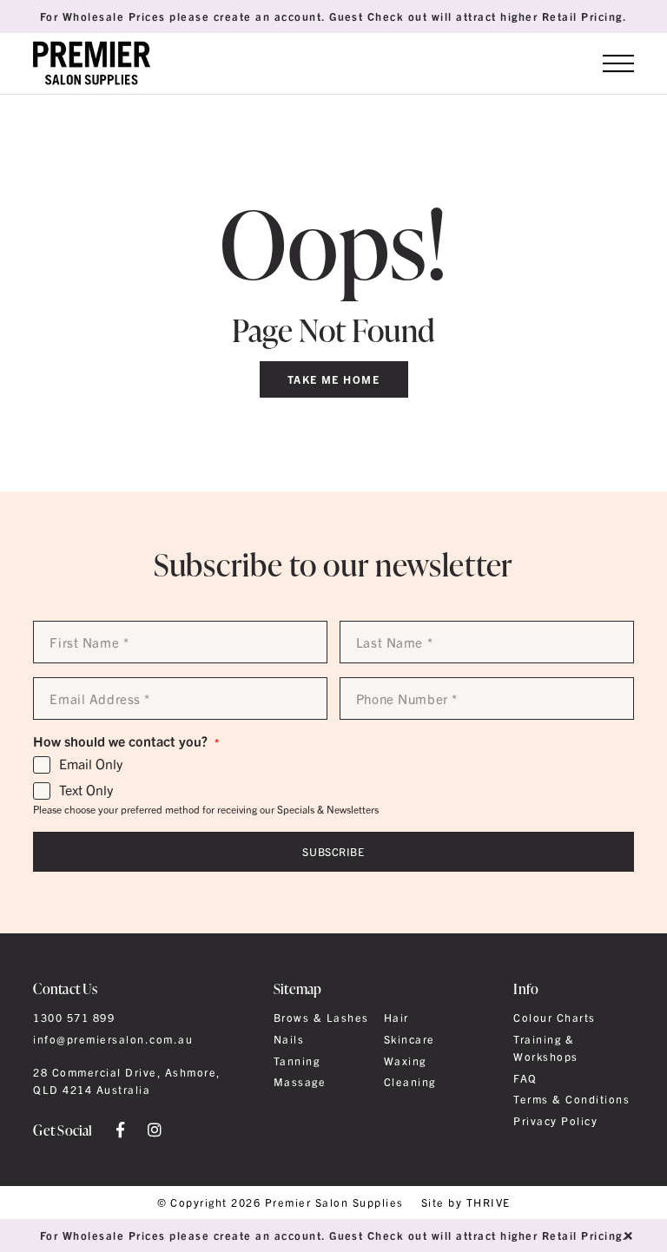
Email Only (90, 764)
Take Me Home (333, 378)
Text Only (86, 790)
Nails (289, 1039)
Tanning (297, 1061)
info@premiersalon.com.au (113, 1039)
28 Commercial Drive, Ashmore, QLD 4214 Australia (126, 1081)
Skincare (409, 1039)
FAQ (525, 1078)
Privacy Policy (555, 1121)
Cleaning (410, 1082)
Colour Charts (554, 1018)
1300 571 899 (74, 1018)
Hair (396, 1018)
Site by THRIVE (466, 1203)
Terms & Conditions (571, 1099)
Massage (300, 1082)
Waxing (405, 1061)
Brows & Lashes (321, 1018)
